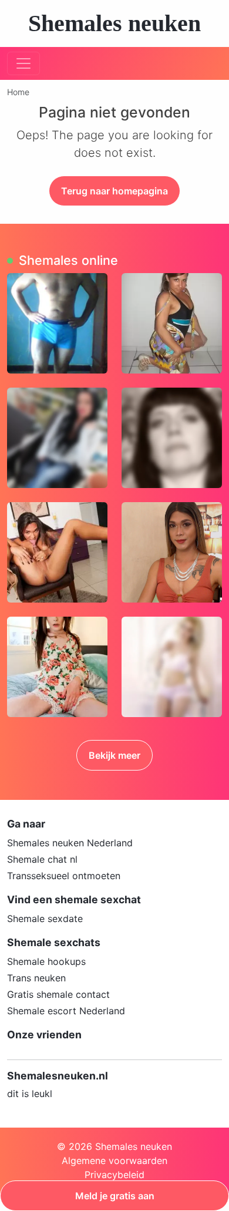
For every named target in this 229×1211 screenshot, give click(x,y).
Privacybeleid (114, 1174)
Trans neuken (36, 978)
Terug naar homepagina (114, 191)
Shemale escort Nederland (66, 1011)
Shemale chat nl (42, 859)
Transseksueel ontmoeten (63, 876)
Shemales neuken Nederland (70, 843)
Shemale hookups (46, 961)
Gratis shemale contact (58, 994)
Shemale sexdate (45, 918)
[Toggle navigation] (23, 63)
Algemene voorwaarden (114, 1160)
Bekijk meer (114, 755)
